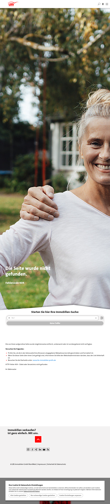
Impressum (41, 464)
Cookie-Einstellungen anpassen (70, 495)
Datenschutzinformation (32, 491)
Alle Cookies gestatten (18, 495)
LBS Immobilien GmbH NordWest (24, 464)
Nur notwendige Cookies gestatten (43, 495)
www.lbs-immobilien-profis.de (44, 360)
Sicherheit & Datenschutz (56, 464)
